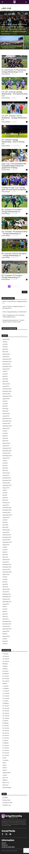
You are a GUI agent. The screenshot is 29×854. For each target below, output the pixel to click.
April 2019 (5, 554)
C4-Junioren (6, 698)
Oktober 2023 (6, 423)
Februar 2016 (6, 636)
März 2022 (5, 470)
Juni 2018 (5, 579)
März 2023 (5, 440)
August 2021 (6, 487)
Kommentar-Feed (7, 802)
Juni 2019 (5, 549)
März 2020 (5, 527)
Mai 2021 (5, 495)
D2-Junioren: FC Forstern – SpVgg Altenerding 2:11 (12, 276)
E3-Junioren (6, 730)
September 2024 (7, 396)
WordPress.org (7, 805)
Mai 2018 (5, 581)
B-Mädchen (6, 673)
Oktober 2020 (6, 512)
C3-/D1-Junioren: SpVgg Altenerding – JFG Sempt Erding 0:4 (14, 94)
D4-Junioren (6, 713)
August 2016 (6, 631)
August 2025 (6, 369)
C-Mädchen (6, 688)
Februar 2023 (6, 443)
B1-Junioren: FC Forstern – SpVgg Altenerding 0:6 (12, 210)
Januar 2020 (6, 532)
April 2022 (5, 468)
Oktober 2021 (6, 482)
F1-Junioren (6, 745)
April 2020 (5, 525)
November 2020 (7, 510)
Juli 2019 (5, 547)
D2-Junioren (6, 708)
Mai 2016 (5, 633)
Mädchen (5, 780)
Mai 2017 (5, 611)
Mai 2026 (5, 346)
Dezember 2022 (7, 448)
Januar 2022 (6, 475)
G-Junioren (6, 760)
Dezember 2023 (7, 418)
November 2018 (7, 567)
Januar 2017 (6, 619)
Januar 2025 (6, 386)
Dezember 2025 (7, 359)
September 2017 (7, 601)
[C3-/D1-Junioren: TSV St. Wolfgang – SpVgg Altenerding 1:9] (14, 107)
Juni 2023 (5, 433)
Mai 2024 (5, 406)
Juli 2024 (5, 401)
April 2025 (5, 379)
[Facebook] (2, 834)
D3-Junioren (6, 710)
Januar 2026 (6, 356)
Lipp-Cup (5, 777)
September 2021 (7, 485)
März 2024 (5, 411)
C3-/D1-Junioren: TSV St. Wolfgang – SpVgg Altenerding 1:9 (14, 118)
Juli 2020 (5, 520)
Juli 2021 (5, 490)
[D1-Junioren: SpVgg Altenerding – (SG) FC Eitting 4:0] (14, 131)
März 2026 (5, 351)
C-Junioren (5, 686)
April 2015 (5, 641)
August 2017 (6, 604)
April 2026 (5, 349)
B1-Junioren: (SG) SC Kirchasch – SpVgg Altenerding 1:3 (14, 254)
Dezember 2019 (7, 534)
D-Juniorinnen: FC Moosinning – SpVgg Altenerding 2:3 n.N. (14, 71)
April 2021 (5, 497)
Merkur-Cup (6, 782)
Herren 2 (5, 767)
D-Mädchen (6, 703)
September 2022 (7, 455)
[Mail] (10, 834)
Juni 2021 (5, 492)
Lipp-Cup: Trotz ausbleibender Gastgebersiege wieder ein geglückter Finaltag (14, 166)
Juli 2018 (5, 577)
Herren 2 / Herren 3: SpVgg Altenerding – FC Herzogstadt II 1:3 (14, 307)
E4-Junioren (6, 733)
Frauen (4, 757)
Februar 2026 (6, 354)
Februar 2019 (6, 559)
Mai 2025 (5, 376)
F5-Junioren (6, 755)
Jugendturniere (9, 6)
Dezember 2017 (7, 594)
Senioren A (5, 785)
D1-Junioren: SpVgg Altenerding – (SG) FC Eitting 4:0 (13, 142)
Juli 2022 (5, 460)
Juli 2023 (5, 431)
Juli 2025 (5, 371)
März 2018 (5, 586)
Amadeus (5, 668)
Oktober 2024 (6, 393)
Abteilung (5, 663)
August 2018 (6, 574)
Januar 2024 (6, 416)
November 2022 (7, 450)
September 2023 (7, 426)
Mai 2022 (5, 465)
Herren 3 (5, 770)
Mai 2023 (5, 435)
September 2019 (7, 542)
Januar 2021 (6, 505)
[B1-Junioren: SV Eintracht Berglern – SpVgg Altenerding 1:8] (11, 44)
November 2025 (7, 361)
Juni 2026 (5, 344)
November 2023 (7, 421)
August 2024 (6, 398)
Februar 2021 (6, 502)
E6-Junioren (6, 738)
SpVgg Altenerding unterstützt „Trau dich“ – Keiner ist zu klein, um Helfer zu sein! (14, 321)
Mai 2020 (5, 522)
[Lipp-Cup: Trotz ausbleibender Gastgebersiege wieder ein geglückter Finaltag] (14, 155)
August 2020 (6, 517)
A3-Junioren (6, 661)
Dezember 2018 (7, 564)
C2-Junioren (6, 693)
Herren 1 (5, 765)
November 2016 (7, 624)
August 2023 (6, 428)
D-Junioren (5, 701)
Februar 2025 (6, 383)
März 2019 (5, 557)
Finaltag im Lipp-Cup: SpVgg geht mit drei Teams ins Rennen (14, 188)
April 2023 (5, 438)
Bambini (5, 683)
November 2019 (7, 537)
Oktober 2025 (6, 364)
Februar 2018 (6, 589)
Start (3, 6)
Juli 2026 (5, 341)
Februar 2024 (6, 413)
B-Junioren (5, 671)
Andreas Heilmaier (5, 33)
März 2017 (5, 616)
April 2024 (5, 408)
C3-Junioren (6, 696)
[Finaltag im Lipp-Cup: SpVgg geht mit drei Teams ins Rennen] (14, 179)
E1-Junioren (6, 725)
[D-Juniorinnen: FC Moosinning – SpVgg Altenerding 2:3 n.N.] (14, 61)
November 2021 (7, 480)
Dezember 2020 (7, 507)
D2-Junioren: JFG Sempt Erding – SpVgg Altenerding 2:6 (14, 232)
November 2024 (7, 391)
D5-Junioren (6, 715)
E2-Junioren (6, 728)
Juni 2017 (5, 609)
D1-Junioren (6, 705)
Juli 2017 (5, 606)
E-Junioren (5, 720)
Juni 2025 (5, 374)
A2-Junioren (6, 658)
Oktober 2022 (6, 453)
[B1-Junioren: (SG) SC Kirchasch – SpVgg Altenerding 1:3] (14, 245)
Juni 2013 (5, 643)
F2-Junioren (6, 748)
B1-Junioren (6, 676)
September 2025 (7, 366)
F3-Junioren (6, 750)
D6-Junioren (6, 718)
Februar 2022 (6, 473)
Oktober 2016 (6, 626)
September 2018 (7, 572)
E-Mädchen (6, 723)
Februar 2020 (6, 530)
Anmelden (5, 797)
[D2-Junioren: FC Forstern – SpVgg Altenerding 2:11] (14, 267)
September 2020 (7, 515)
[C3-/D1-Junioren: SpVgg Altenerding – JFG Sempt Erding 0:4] (14, 83)
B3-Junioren (6, 681)
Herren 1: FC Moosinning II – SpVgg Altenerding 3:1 (15, 302)
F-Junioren (5, 740)
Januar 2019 (6, 562)
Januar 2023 (6, 445)
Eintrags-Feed (6, 800)
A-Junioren (5, 653)
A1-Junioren (6, 656)
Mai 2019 (5, 552)
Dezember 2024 (7, 388)
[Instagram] (6, 834)
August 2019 (6, 544)
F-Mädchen (6, 743)
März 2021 (5, 500)
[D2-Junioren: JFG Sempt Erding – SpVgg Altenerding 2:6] (14, 223)
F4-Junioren (6, 752)
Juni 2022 (5, 463)
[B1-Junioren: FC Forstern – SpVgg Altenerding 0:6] (14, 201)
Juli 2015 (5, 638)
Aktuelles (5, 666)
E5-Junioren (6, 735)
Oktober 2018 (6, 569)
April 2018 (5, 584)
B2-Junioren (6, 678)
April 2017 (5, 614)
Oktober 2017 (6, 599)
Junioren (5, 775)
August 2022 (6, 458)
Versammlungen (7, 787)
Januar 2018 (6, 591)
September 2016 (7, 629)
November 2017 (7, 596)
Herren (4, 762)
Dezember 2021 (7, 478)
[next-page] (19, 286)
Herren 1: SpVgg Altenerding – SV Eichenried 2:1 (15, 311)
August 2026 (6, 339)
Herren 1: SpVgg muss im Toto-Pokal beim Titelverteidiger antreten (14, 316)
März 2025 (5, 381)
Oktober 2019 (6, 539)
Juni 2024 (5, 403)
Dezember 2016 (7, 621)
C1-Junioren (6, 691)
